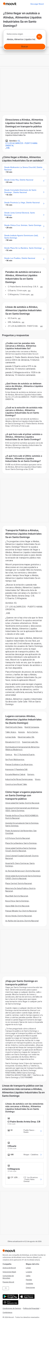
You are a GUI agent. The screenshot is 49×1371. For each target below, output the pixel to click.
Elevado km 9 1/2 (12, 742)
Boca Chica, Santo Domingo (17, 901)
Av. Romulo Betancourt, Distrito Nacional (22, 871)
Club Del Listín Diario (13, 727)
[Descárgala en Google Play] (10, 1296)
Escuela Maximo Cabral (15, 774)
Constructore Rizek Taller (16, 784)
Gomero (30, 774)
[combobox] (24, 35)
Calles (28, 1276)
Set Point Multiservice (14, 759)
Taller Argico (10, 732)
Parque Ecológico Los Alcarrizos (19, 764)
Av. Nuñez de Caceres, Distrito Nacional (22, 921)
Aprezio (21, 732)
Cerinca (8, 755)
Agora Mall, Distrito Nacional (17, 906)
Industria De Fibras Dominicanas (19, 779)
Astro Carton (32, 732)
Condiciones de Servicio (12, 1308)
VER (41, 287)
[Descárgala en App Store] (26, 1296)
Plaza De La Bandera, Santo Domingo (21, 843)
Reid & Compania (32, 727)
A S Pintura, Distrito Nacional (17, 838)
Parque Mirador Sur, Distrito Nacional (20, 911)
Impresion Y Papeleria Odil (16, 769)
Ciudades (29, 1284)
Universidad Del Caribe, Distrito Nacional (22, 803)
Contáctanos (7, 1312)
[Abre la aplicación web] (10, 1302)
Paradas (29, 1280)
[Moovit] (9, 4)
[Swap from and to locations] (39, 37)
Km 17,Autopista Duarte (24, 755)
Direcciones (30, 1287)
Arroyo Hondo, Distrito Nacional (18, 916)
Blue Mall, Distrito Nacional (16, 896)
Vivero (37, 779)
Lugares (29, 1272)
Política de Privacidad (31, 1308)
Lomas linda (10, 737)
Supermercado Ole (30, 742)
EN (6, 1288)
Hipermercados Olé (26, 737)
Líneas (28, 1268)
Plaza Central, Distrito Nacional (18, 883)
